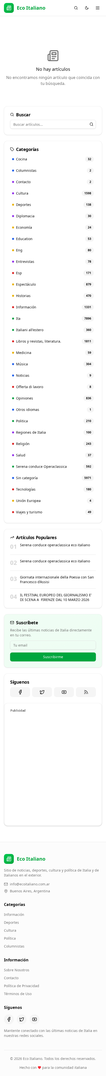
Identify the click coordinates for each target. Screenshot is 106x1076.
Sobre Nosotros (16, 970)
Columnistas (14, 946)
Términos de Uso (18, 993)
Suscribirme (53, 656)
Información (14, 914)
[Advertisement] (53, 768)
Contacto (11, 978)
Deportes (11, 922)
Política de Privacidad (21, 985)
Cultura (10, 930)
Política (10, 938)
